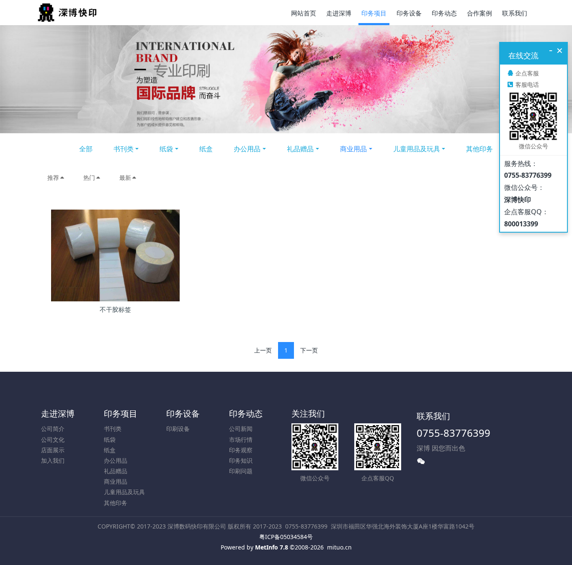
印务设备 (183, 413)
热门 (89, 177)
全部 (86, 148)
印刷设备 (178, 429)
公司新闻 (241, 429)
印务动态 (246, 413)
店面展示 (52, 450)
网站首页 (303, 13)
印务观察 (241, 450)
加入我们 (52, 460)
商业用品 (353, 148)
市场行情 (241, 439)
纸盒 (206, 148)
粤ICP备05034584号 (286, 537)
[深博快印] (67, 12)
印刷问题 (241, 471)
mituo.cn (339, 547)
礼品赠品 (300, 148)
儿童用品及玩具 (416, 148)
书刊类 (123, 148)
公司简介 (52, 429)
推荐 (53, 177)
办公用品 (247, 148)
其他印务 (479, 148)
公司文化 (52, 439)
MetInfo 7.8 (271, 547)
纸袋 (166, 148)
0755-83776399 (453, 433)
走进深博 (58, 413)
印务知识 (241, 460)
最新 (125, 177)
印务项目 (120, 413)
